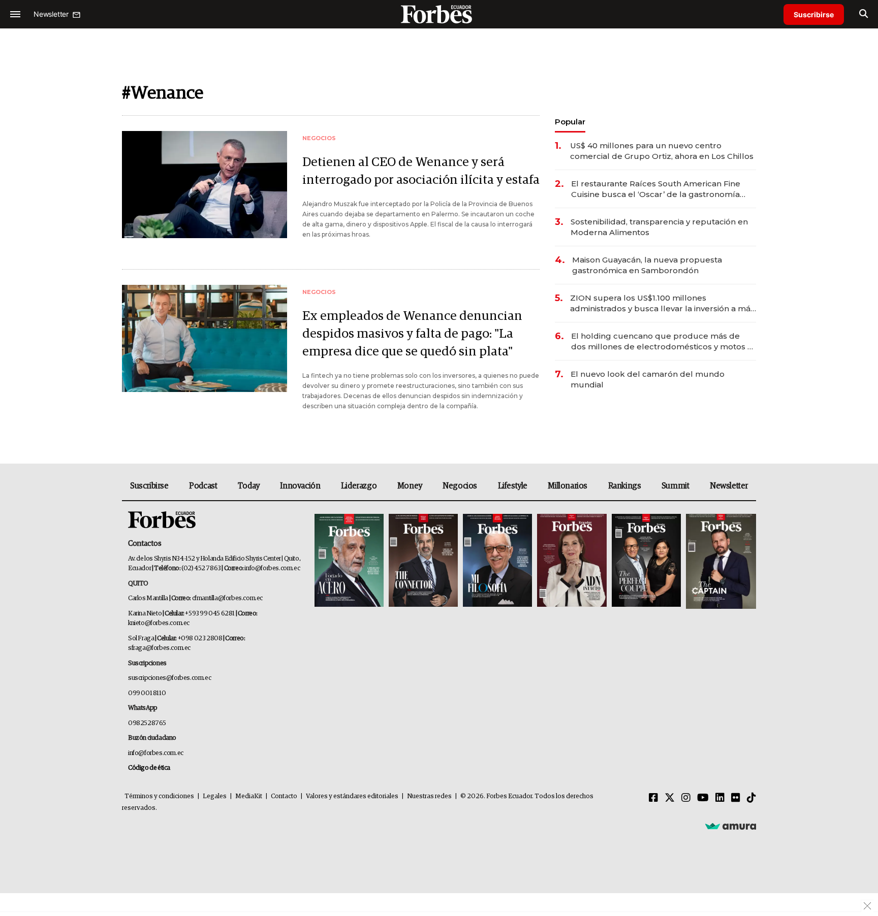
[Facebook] (653, 798)
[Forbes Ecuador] (439, 14)
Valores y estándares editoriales (352, 796)
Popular (570, 121)
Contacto (284, 796)
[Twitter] (670, 798)
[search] (863, 14)
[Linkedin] (720, 798)
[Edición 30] (423, 561)
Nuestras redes (429, 796)
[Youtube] (703, 798)
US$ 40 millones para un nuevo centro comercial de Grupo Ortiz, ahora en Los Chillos (662, 151)
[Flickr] (735, 798)
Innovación (300, 486)
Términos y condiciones (159, 796)
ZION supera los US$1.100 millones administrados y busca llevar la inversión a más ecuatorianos (662, 303)
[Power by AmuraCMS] (730, 826)
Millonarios (567, 486)
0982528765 (147, 723)
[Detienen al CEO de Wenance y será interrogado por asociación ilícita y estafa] (204, 184)
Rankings (624, 486)
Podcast (203, 486)
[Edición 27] (646, 561)
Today (249, 486)
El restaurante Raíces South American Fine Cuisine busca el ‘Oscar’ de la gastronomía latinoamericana (655, 189)
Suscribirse (814, 14)
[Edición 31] (349, 561)
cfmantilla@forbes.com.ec (227, 598)
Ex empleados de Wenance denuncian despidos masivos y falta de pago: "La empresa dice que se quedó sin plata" (412, 334)
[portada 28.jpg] (572, 561)
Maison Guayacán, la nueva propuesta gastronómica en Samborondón (647, 265)
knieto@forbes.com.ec (159, 623)
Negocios (460, 486)
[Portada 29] (497, 561)
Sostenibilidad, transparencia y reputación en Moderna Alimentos (659, 227)
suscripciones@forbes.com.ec (169, 678)
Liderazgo (359, 486)
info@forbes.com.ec (272, 568)
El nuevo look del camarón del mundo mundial (648, 379)
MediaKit (248, 796)
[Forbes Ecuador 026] (719, 561)
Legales (215, 796)
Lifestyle (512, 486)
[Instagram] (686, 798)
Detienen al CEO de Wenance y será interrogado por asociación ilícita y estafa (421, 171)
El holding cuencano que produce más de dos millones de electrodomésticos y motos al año (663, 341)
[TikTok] (751, 798)
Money (409, 486)
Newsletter (729, 486)
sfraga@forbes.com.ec (159, 648)
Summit (675, 486)
